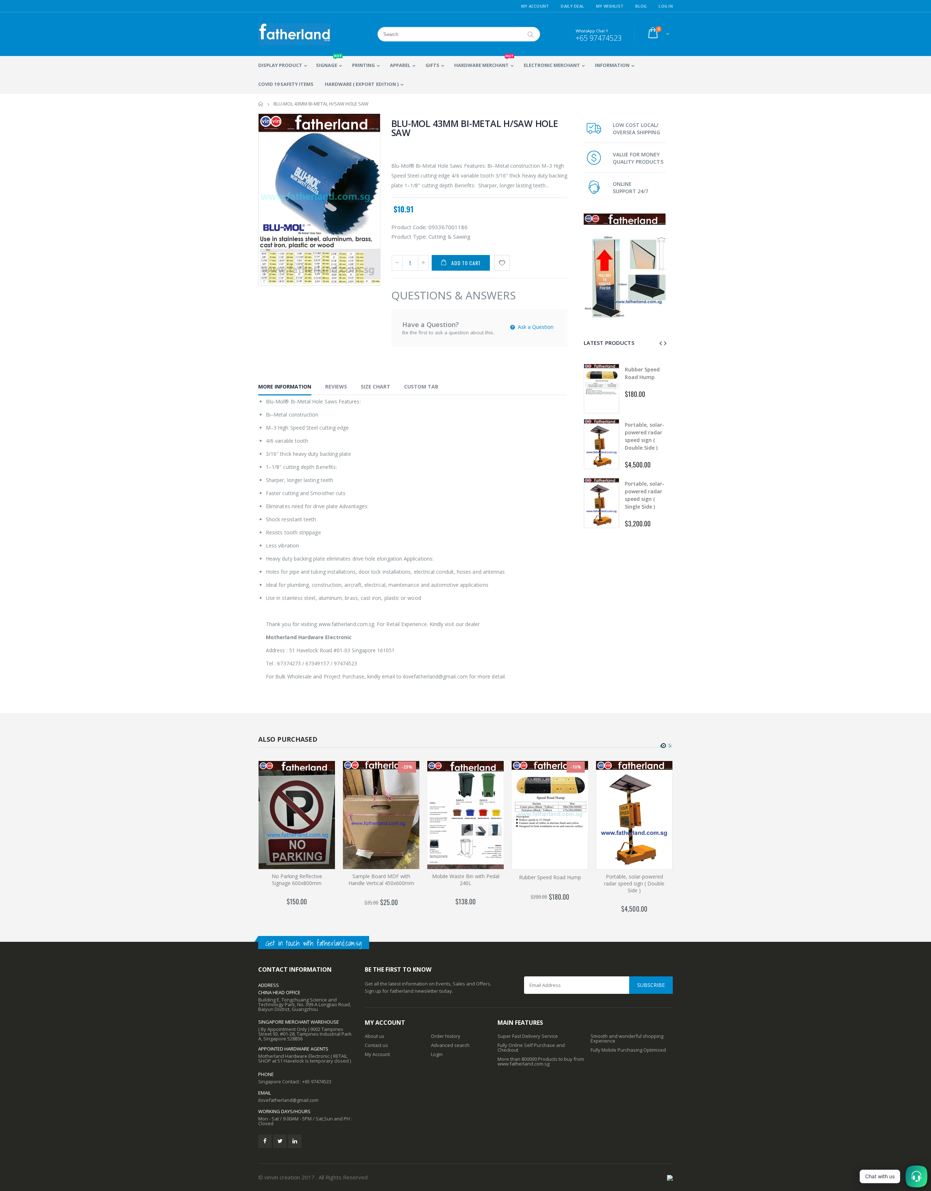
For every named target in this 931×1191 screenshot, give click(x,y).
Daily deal (572, 6)
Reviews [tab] (336, 386)
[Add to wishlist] (502, 263)
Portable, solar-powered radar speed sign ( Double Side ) (634, 883)
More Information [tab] (284, 386)
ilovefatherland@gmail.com (288, 1100)
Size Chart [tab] (375, 386)
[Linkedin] (294, 1141)
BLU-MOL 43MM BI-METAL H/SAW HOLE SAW (474, 128)
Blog (641, 6)
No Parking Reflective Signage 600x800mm (297, 880)
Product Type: (409, 236)
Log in (666, 6)
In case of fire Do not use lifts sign (644, 495)
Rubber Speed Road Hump (550, 877)
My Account (535, 6)
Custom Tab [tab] (421, 386)
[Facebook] (265, 1141)
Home (261, 103)
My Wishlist (609, 6)
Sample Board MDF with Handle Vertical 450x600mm (381, 880)
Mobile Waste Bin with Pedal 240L (465, 880)
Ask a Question (535, 326)
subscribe (651, 984)
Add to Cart (466, 263)
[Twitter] (280, 1141)
